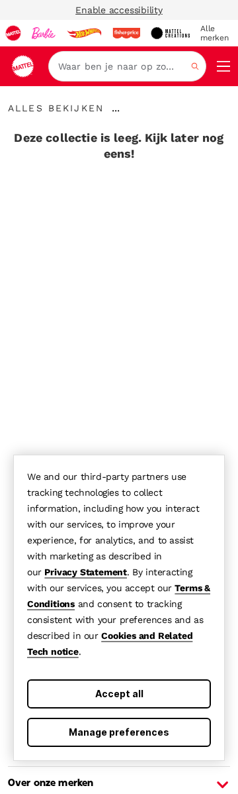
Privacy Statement (85, 572)
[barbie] (43, 33)
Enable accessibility (119, 10)
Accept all (119, 693)
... (116, 108)
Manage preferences (119, 732)
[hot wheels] (84, 33)
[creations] (170, 33)
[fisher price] (126, 33)
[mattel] (13, 33)
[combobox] (127, 66)
